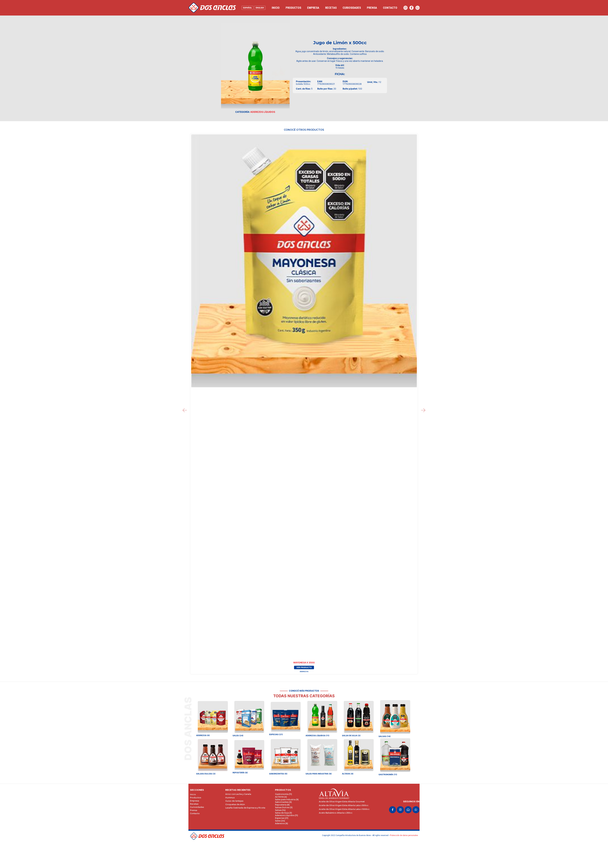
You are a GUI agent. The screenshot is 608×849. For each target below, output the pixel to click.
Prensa (372, 8)
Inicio (276, 8)
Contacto (390, 8)
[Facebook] (411, 8)
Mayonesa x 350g (304, 662)
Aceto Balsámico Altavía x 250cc (335, 813)
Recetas (331, 8)
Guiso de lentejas (234, 801)
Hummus (230, 797)
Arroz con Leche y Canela (238, 794)
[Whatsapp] (417, 8)
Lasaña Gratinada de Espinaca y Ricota (245, 808)
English (260, 7)
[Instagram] (405, 8)
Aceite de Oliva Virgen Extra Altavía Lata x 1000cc (344, 809)
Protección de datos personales (404, 835)
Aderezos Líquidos (262, 111)
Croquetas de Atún (235, 804)
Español (247, 7)
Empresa (313, 8)
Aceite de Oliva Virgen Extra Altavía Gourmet (342, 801)
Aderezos (304, 671)
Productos (293, 8)
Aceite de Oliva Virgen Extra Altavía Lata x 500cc (343, 805)
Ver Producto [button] (304, 667)
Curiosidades (352, 8)
